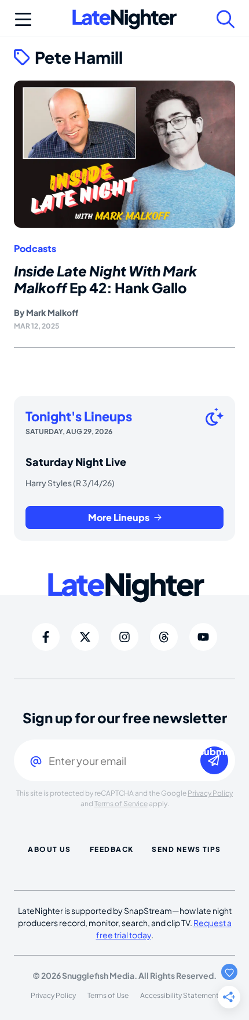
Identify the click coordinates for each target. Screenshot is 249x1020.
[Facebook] (46, 637)
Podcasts (35, 248)
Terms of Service (121, 803)
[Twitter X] (85, 637)
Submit (214, 751)
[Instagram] (124, 637)
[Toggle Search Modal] (226, 19)
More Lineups (118, 517)
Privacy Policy (210, 793)
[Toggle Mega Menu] (23, 19)
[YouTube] (203, 637)
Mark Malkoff (52, 312)
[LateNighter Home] (124, 19)
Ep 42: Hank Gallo (105, 279)
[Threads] (164, 637)
